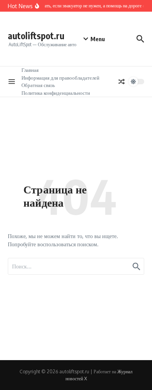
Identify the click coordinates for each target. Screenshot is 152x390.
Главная (30, 70)
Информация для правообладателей (60, 78)
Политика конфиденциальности (55, 93)
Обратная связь (38, 85)
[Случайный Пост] (121, 81)
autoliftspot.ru (36, 35)
